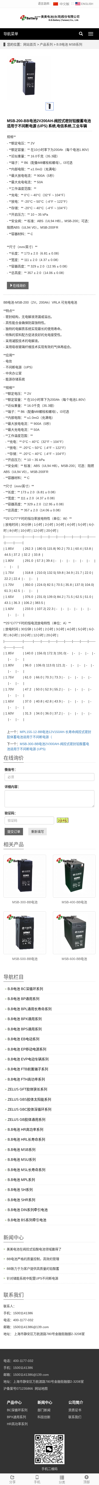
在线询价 (19, 285)
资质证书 (74, 1410)
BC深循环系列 (17, 1410)
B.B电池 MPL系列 (21, 1180)
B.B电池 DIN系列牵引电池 (28, 1210)
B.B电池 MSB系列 (68, 44)
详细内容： (13, 787)
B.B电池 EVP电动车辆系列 (28, 1059)
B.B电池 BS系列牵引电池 (27, 1220)
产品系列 (47, 44)
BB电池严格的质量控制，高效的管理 (33, 1259)
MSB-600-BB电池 (74, 959)
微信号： (11, 769)
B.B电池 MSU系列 (22, 1160)
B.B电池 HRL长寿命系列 (26, 1139)
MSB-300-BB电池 (25, 902)
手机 (37, 1482)
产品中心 (14, 1402)
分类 (62, 1482)
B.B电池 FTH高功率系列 (26, 1079)
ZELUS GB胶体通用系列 (26, 1120)
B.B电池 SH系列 (20, 1190)
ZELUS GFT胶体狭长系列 (27, 1089)
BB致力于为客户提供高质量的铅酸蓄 (33, 1269)
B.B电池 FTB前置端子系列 (28, 1069)
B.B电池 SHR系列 (21, 1200)
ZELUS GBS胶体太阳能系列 (29, 1099)
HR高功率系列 (17, 1424)
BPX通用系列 (16, 1417)
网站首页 (29, 44)
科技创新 (44, 1417)
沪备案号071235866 (18, 1388)
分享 (12, 1482)
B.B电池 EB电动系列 (23, 1039)
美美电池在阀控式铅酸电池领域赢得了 (34, 1249)
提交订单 (13, 831)
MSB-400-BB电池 (74, 902)
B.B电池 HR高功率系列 (25, 1129)
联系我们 (74, 1417)
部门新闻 (44, 1410)
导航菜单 (10, 34)
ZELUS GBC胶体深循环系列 (29, 1109)
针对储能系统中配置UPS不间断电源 (32, 1278)
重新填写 (37, 831)
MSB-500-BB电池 (25, 959)
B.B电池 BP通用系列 (23, 999)
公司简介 (75, 1402)
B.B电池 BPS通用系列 (25, 1029)
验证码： (11, 813)
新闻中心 (45, 1402)
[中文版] (61, 3)
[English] (84, 3)
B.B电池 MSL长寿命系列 (26, 1170)
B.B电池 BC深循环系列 (25, 989)
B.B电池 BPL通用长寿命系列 (30, 1009)
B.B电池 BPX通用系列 (25, 1019)
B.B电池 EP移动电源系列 (27, 1049)
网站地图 (41, 1388)
